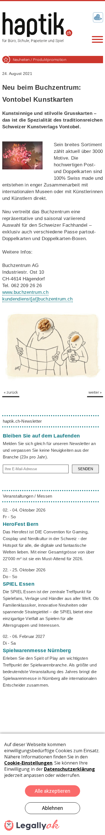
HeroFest (21, 524)
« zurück (11, 392)
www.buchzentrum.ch (25, 292)
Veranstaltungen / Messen (27, 496)
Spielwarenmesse (37, 650)
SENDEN (85, 469)
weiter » (95, 392)
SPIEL (18, 584)
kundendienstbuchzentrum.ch (37, 299)
